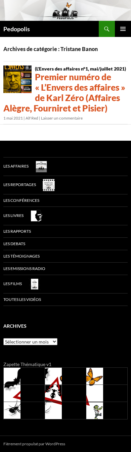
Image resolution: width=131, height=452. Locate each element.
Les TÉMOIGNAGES (21, 256)
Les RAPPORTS (17, 231)
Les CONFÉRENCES (21, 200)
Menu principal (123, 29)
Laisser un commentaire (62, 118)
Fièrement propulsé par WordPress (34, 443)
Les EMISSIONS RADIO (24, 268)
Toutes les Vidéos (22, 299)
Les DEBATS (14, 243)
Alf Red (32, 118)
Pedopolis (16, 29)
